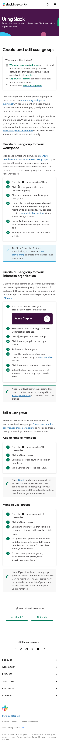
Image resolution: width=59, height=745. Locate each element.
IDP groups (8, 298)
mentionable (46, 357)
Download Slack (9, 716)
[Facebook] (26, 649)
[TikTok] (44, 649)
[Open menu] (55, 4)
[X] (32, 649)
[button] (17, 617)
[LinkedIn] (15, 649)
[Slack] (27, 710)
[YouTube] (38, 649)
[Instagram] (21, 649)
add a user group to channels (18, 130)
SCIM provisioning (21, 395)
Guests (21, 480)
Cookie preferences (29, 721)
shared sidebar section (32, 213)
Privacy (5, 721)
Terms (14, 721)
